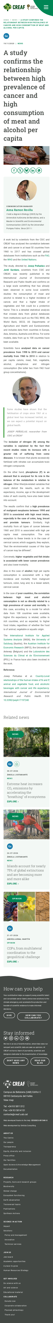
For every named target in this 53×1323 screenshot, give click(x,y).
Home (6, 20)
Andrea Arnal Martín (18, 939)
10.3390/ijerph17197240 (16, 700)
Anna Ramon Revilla (19, 210)
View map (9, 1100)
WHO (9, 259)
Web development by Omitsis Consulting (20, 1126)
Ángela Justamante (17, 775)
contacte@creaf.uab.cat (16, 1114)
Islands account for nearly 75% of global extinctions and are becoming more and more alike (26, 872)
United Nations (28, 259)
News (15, 20)
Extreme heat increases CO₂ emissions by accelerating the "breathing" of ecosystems (26, 790)
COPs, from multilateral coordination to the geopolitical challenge (24, 952)
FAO (47, 255)
